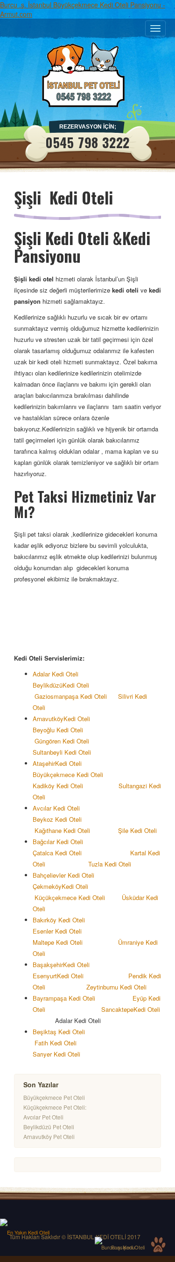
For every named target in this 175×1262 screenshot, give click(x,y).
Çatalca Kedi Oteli (58, 852)
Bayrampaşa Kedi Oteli (67, 998)
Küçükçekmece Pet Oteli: (54, 1107)
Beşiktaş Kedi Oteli (63, 1031)
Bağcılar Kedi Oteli (61, 841)
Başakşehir (48, 964)
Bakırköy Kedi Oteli (65, 919)
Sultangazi (133, 785)
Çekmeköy (47, 886)
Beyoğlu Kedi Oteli (61, 729)
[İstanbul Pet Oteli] (87, 74)
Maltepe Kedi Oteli (58, 942)
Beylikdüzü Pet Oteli (48, 1127)
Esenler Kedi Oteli (58, 931)
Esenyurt (45, 975)
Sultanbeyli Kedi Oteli (64, 752)
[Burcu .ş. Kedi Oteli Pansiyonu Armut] (123, 1240)
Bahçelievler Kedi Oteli (66, 875)
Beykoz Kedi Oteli (57, 819)
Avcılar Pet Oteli (43, 1117)
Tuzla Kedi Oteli (111, 864)
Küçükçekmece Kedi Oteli (70, 897)
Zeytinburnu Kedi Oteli (116, 986)
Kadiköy (44, 785)
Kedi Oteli (76, 685)
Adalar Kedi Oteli (58, 673)
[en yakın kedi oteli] (28, 1222)
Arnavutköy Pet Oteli (49, 1136)
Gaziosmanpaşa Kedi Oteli (70, 696)
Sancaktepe (117, 1009)
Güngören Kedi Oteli (63, 741)
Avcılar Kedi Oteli (57, 808)
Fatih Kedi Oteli (56, 1042)
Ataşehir (44, 763)
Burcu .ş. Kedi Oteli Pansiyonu (123, 1247)
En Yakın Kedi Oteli (28, 1232)
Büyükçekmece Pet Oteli (54, 1097)
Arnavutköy (48, 718)
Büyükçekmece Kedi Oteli (68, 774)
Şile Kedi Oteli (137, 830)
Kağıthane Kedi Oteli (63, 830)
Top (158, 1245)
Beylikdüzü (48, 685)
